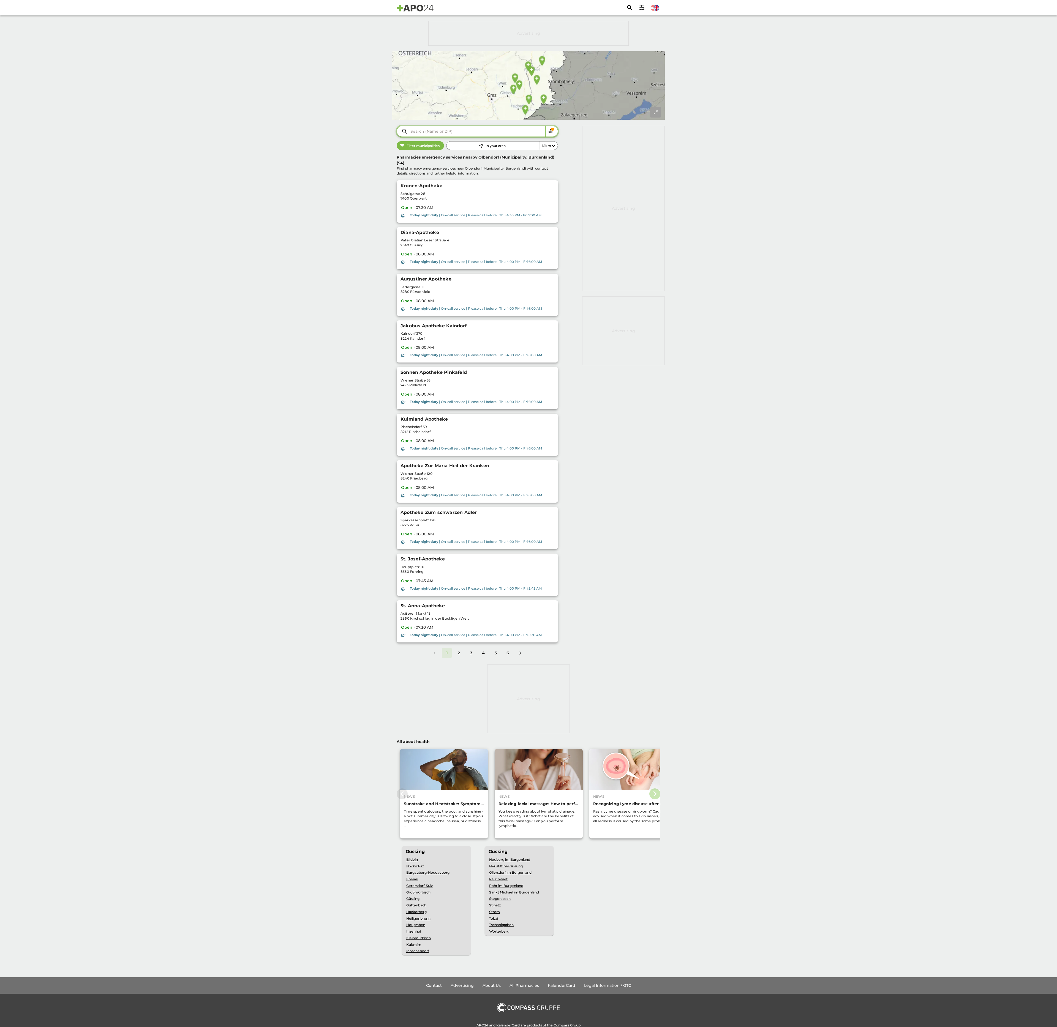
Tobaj (493, 918)
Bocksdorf (415, 866)
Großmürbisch (418, 892)
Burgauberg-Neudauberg (428, 872)
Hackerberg (416, 912)
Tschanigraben (501, 925)
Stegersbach (500, 899)
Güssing (412, 899)
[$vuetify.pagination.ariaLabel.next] (520, 653)
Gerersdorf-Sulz (419, 886)
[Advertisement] (528, 33)
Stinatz (495, 905)
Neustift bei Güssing (506, 866)
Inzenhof (413, 931)
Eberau (412, 879)
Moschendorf (417, 951)
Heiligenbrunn (418, 918)
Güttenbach (416, 905)
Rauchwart (498, 879)
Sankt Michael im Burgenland (514, 892)
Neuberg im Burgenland (509, 859)
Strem (494, 912)
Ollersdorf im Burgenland (510, 872)
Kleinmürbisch (418, 938)
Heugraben (415, 925)
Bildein (412, 859)
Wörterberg (499, 931)
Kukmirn (413, 944)
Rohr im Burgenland (506, 886)
